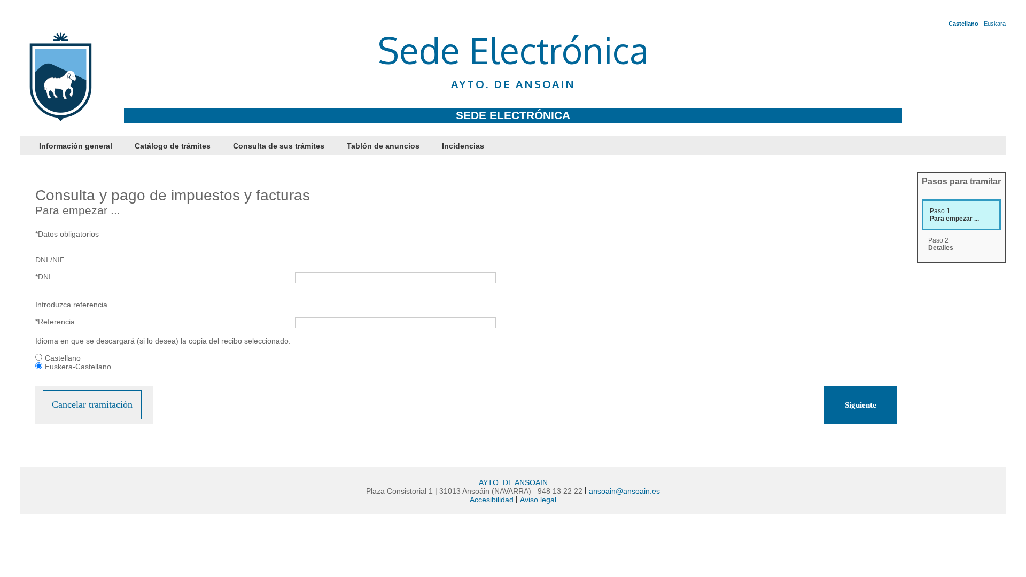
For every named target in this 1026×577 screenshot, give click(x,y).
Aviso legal (538, 499)
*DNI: (44, 276)
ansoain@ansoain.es (624, 491)
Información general (75, 146)
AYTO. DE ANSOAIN (513, 482)
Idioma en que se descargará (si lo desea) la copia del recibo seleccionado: (163, 341)
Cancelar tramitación (92, 404)
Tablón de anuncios (383, 146)
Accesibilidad (492, 499)
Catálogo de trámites (173, 146)
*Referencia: (56, 321)
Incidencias (463, 146)
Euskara (995, 23)
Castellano (963, 23)
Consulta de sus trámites (278, 146)
